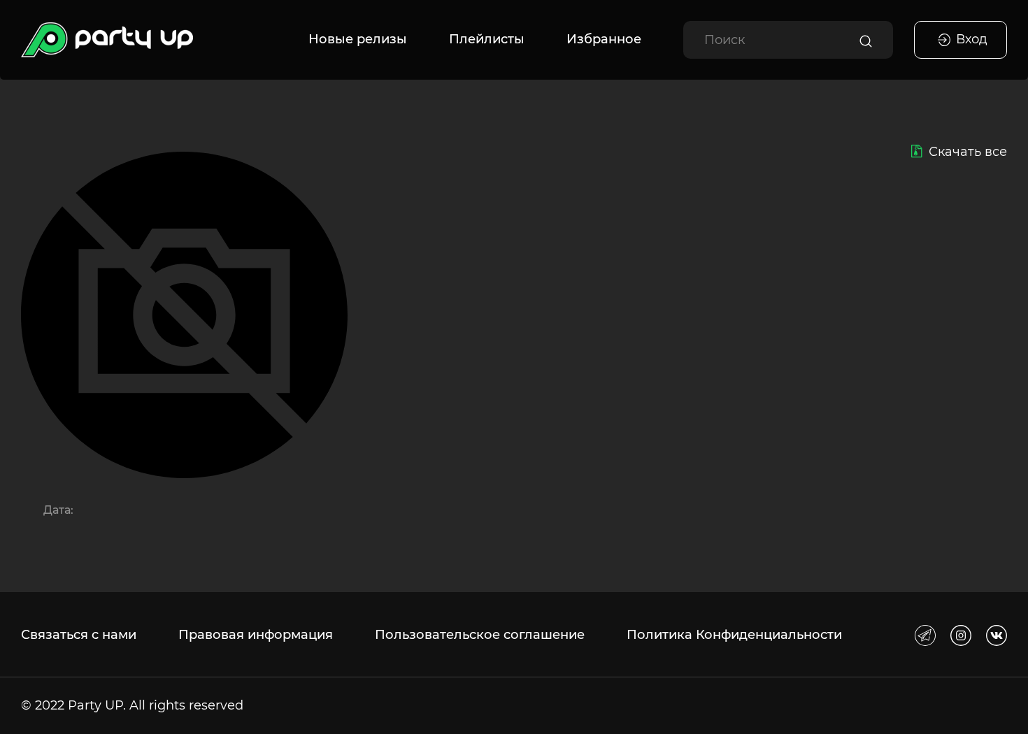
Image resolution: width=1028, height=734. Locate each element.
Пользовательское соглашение (480, 634)
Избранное (603, 39)
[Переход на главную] (107, 39)
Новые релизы (357, 39)
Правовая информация (255, 634)
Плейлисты (486, 39)
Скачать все (968, 151)
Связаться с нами (78, 634)
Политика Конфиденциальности (734, 634)
